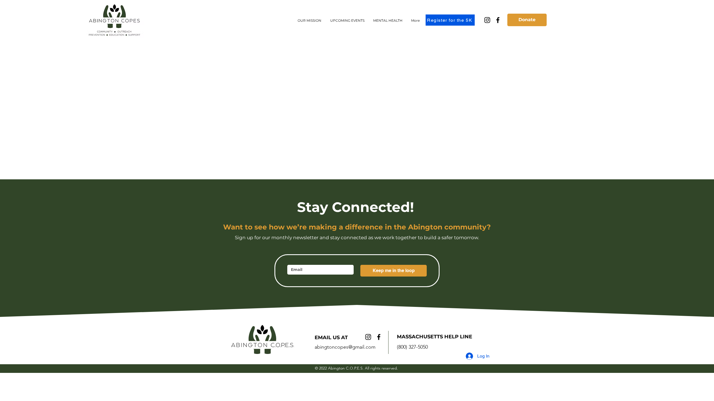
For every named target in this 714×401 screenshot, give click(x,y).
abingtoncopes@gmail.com (345, 347)
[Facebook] (498, 20)
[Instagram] (487, 20)
